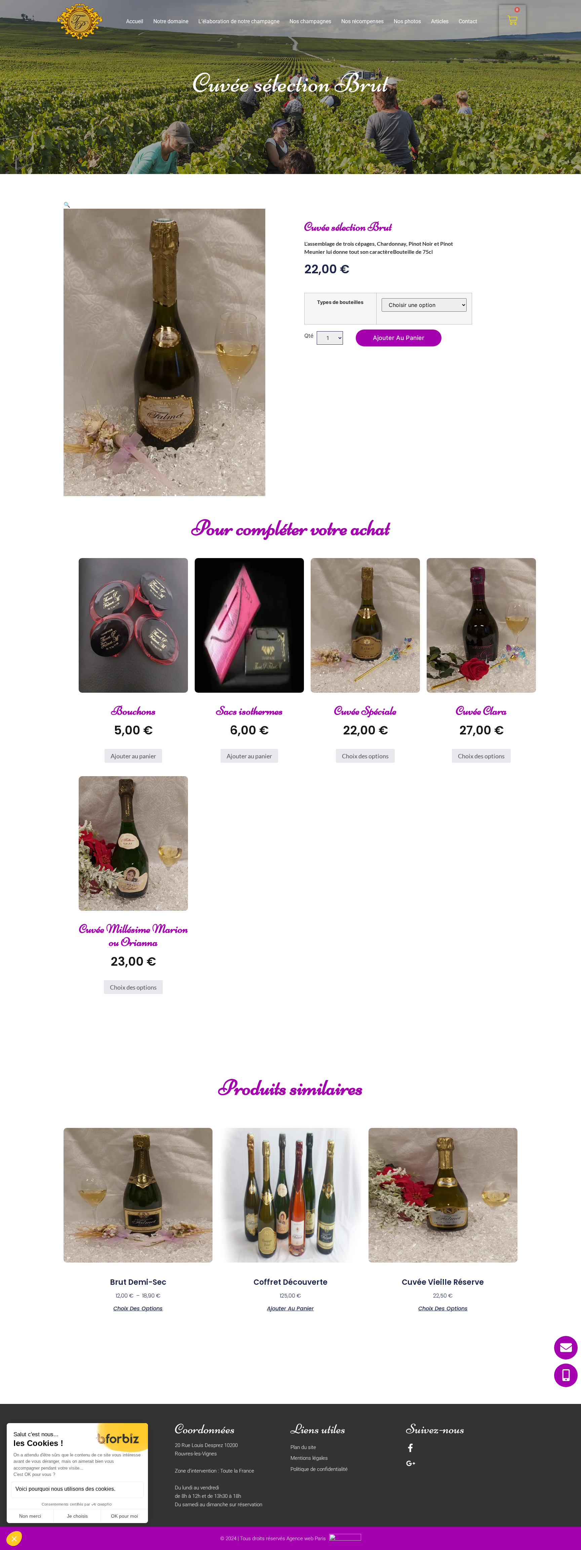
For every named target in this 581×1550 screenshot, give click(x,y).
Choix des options (365, 756)
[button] (67, 204)
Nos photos (407, 21)
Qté (308, 335)
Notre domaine (170, 21)
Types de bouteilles (340, 302)
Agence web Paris (306, 1539)
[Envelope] (566, 1347)
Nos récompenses (362, 21)
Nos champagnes (310, 21)
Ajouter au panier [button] (133, 756)
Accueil (134, 21)
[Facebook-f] (410, 1448)
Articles (440, 21)
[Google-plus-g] (410, 1463)
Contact (468, 21)
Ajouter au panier (398, 337)
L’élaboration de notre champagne (238, 21)
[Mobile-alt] (566, 1375)
